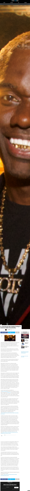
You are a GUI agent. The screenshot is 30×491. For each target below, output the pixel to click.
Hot (18, 2)
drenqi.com (9, 392)
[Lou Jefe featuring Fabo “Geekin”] (22, 347)
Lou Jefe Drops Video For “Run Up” (26, 340)
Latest (4, 2)
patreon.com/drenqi (4, 391)
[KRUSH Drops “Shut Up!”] (22, 343)
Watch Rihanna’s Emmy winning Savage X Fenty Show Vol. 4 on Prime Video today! (24, 352)
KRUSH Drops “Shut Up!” (26, 343)
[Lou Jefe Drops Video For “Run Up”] (22, 340)
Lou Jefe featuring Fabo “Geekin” (27, 347)
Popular (11, 2)
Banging (25, 2)
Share (1, 335)
